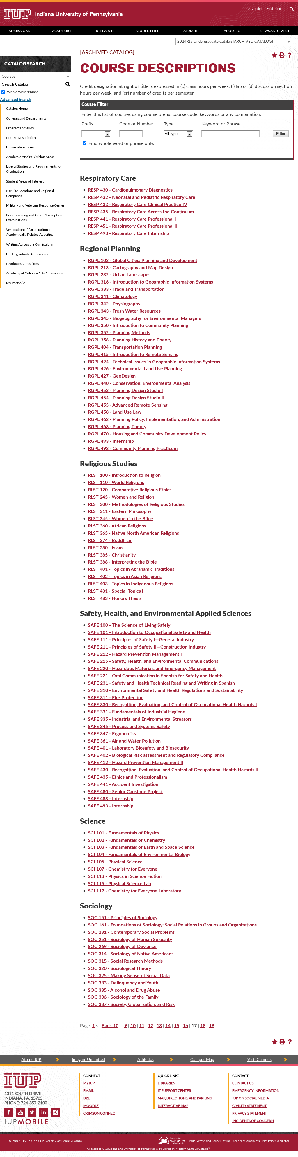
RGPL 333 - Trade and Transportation (126, 289)
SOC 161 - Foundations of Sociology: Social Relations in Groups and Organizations (172, 925)
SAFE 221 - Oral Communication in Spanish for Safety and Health (155, 676)
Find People (275, 8)
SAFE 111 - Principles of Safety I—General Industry (141, 639)
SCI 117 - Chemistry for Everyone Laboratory (134, 891)
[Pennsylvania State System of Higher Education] (171, 1140)
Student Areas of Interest (25, 181)
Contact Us (242, 1083)
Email (88, 1090)
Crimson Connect (100, 1113)
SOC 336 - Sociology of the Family (123, 997)
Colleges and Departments (26, 118)
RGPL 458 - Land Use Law (114, 412)
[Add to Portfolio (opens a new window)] (274, 55)
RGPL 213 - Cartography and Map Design (130, 267)
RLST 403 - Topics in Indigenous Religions (130, 584)
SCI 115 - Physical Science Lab (119, 883)
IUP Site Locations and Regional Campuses (30, 193)
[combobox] (233, 41)
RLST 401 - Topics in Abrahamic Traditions (131, 569)
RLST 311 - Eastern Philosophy (119, 511)
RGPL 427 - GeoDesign (112, 376)
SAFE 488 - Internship (110, 798)
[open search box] (292, 9)
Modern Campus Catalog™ (193, 1148)
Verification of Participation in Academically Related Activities (29, 232)
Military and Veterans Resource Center (35, 205)
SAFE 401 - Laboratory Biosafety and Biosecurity (138, 748)
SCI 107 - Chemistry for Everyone (122, 869)
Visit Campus (259, 1059)
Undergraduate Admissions (27, 254)
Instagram (55, 1112)
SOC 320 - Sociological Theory (119, 968)
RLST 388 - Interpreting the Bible (122, 562)
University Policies (20, 147)
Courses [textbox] (8, 77)
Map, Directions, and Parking (185, 1098)
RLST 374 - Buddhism (110, 540)
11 (141, 1025)
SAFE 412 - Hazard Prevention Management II (135, 762)
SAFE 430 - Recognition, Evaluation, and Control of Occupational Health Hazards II (173, 770)
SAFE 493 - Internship (110, 806)
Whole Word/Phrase (22, 92)
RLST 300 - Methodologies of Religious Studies (136, 504)
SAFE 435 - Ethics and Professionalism (127, 777)
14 (168, 1025)
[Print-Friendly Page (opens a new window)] (282, 55)
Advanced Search (15, 100)
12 (150, 1025)
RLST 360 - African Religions (117, 526)
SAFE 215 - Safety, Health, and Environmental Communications (153, 661)
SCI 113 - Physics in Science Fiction (125, 876)
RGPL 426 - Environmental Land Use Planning (135, 368)
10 (133, 1025)
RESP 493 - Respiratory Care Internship (128, 233)
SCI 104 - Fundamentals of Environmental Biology (139, 854)
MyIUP (89, 1083)
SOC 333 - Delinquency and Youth (123, 983)
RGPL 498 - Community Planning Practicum (133, 448)
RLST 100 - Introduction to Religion (124, 475)
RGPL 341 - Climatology (112, 296)
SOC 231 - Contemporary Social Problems (131, 932)
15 (176, 1025)
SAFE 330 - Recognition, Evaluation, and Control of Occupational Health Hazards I (172, 704)
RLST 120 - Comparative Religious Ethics (129, 490)
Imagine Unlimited (88, 1059)
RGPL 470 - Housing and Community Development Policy (147, 434)
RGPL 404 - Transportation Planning (125, 347)
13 (159, 1025)
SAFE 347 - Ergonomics (112, 733)
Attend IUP (31, 1059)
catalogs (96, 1148)
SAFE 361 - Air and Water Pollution (124, 741)
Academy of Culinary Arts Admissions (34, 273)
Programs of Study (20, 128)
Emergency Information (255, 1090)
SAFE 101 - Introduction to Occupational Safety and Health (149, 632)
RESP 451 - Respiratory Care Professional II (133, 226)
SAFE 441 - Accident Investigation (123, 784)
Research (105, 31)
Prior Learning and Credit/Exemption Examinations (34, 217)
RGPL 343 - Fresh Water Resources (124, 311)
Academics (62, 31)
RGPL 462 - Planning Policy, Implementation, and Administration (154, 419)
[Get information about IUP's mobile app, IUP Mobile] (27, 1119)
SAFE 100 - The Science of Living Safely (129, 625)
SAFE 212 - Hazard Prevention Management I (135, 654)
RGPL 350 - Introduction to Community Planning (138, 325)
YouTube (20, 1112)
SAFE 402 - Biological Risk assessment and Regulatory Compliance (156, 755)
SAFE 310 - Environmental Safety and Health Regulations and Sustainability (165, 690)
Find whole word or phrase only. (121, 143)
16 (185, 1025)
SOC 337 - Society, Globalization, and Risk (131, 1004)
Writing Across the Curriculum (29, 244)
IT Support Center (174, 1090)
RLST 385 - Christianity (112, 555)
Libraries (166, 1083)
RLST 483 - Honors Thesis (114, 598)
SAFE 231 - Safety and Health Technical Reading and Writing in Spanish (161, 683)
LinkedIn (43, 1112)
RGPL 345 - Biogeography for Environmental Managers (144, 318)
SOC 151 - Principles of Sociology (122, 917)
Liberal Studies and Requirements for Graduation (34, 168)
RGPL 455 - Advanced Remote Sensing (127, 405)
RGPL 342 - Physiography (114, 304)
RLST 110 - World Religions (116, 482)
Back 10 (110, 1025)
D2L (86, 1098)
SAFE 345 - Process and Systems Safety (129, 726)
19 (211, 1025)
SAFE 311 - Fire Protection (115, 697)
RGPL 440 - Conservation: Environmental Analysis (139, 383)
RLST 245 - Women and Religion (121, 497)
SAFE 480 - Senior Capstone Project (125, 791)
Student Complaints (246, 1140)
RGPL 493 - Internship (111, 441)
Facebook (8, 1112)
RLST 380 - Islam (105, 547)
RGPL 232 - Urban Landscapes (119, 274)
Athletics (145, 1059)
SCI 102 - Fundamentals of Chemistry (126, 840)
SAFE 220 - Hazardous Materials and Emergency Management (152, 668)
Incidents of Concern (253, 1121)
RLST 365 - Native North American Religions (133, 533)
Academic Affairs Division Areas (30, 157)
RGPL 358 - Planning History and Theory (129, 340)
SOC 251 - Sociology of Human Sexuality (130, 939)
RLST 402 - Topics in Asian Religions (125, 576)
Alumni (190, 31)
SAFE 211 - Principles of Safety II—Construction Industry (147, 647)
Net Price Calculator (275, 1140)
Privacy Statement (249, 1113)
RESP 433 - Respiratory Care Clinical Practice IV (137, 204)
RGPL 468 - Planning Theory (117, 426)
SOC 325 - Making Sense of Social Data (129, 975)
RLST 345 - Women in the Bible (120, 518)
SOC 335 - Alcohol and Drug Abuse (124, 990)
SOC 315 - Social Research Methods (125, 961)
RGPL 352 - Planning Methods (119, 332)
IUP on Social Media (250, 1098)
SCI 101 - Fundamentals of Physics (123, 833)
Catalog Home (17, 108)
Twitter (32, 1112)
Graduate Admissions (22, 263)
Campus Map (202, 1059)
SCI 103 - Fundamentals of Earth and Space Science (141, 847)
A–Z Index (255, 8)
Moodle (91, 1105)
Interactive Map (173, 1105)
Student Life (147, 31)
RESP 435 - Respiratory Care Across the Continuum (141, 212)
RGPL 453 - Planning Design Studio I (125, 390)
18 (202, 1025)
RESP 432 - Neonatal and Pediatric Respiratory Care (141, 197)
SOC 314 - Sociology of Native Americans (130, 954)
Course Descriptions (21, 137)
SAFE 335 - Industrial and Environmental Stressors (140, 719)
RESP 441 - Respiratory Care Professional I (132, 219)
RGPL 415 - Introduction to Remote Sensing (133, 354)
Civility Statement (249, 1105)
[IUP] (73, 14)
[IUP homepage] (22, 1075)
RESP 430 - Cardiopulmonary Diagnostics (130, 190)
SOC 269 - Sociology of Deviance (122, 946)
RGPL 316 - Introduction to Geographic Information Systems (150, 282)
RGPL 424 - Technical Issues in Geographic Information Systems (154, 361)
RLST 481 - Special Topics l (115, 591)
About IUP (233, 31)
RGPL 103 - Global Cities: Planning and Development (142, 260)
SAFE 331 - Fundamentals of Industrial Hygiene (136, 712)
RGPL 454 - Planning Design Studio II (126, 398)
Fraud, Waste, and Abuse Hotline (209, 1140)
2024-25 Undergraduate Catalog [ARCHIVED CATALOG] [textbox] (225, 42)
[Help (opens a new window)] (289, 55)
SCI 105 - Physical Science (115, 862)
